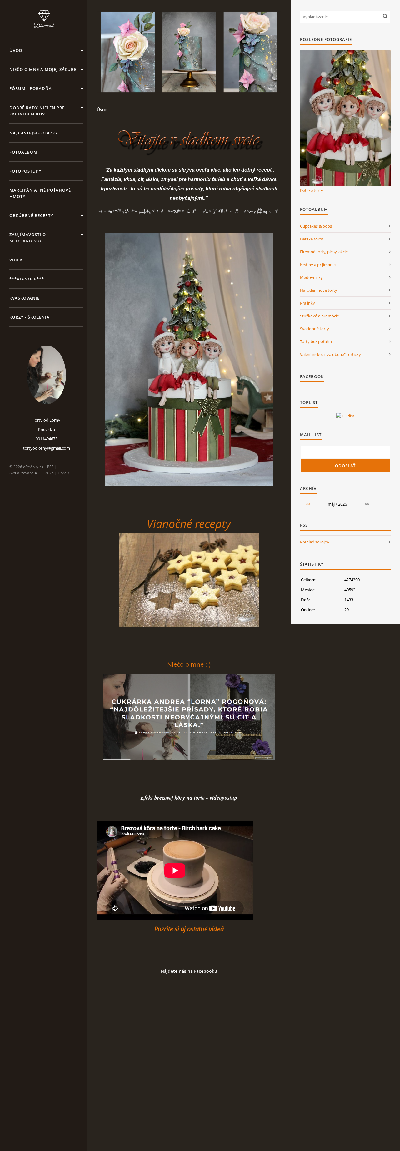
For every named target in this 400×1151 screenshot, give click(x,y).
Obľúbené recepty (31, 215)
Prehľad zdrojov (314, 542)
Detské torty (311, 190)
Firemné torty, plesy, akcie (324, 252)
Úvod (15, 50)
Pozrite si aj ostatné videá (189, 929)
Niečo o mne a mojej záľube (43, 69)
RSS (50, 466)
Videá (16, 260)
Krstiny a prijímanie (318, 264)
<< (308, 504)
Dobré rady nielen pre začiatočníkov (37, 111)
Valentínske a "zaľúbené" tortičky (330, 354)
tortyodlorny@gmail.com (46, 448)
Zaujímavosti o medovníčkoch (27, 238)
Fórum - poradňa (30, 88)
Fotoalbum (23, 152)
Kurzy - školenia (29, 317)
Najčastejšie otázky (33, 133)
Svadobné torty (314, 328)
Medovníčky (311, 277)
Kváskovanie (24, 298)
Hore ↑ (63, 473)
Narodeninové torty (318, 290)
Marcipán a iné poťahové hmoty (40, 193)
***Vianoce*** (26, 279)
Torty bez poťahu (316, 341)
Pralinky (307, 303)
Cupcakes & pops (316, 226)
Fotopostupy (25, 171)
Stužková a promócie (319, 316)
